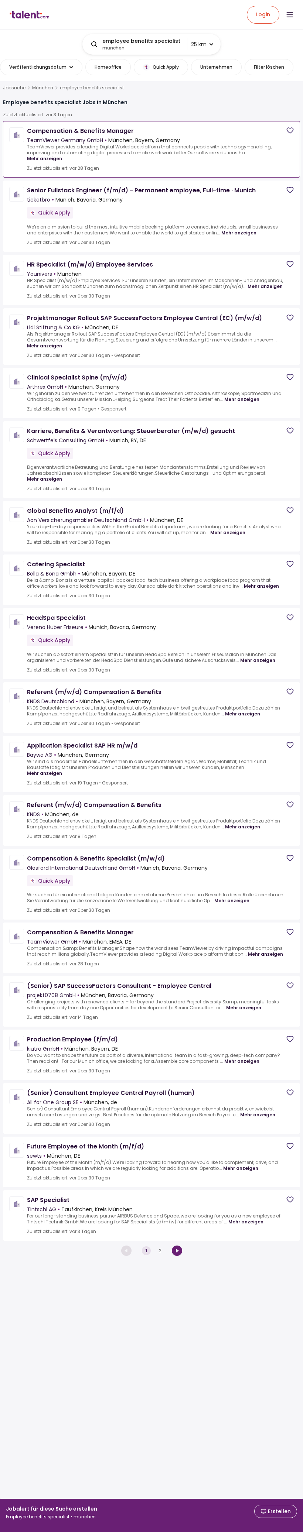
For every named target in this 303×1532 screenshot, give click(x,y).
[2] (177, 1251)
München (42, 88)
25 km (199, 44)
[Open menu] (289, 14)
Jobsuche (14, 88)
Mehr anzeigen (44, 158)
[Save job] (290, 130)
